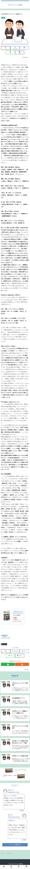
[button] (19, 52)
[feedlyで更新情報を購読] (8, 664)
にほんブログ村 (5, 637)
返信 (22, 810)
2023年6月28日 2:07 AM (13, 792)
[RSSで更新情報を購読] (22, 664)
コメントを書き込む (15, 844)
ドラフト (5, 644)
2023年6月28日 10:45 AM (14, 817)
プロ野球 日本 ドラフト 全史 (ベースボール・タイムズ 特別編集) (18, 613)
